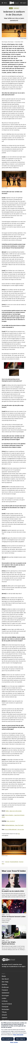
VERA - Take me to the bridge (14, 811)
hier (19, 833)
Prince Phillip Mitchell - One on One (14, 829)
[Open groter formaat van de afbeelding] (14, 179)
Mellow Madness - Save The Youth (14, 825)
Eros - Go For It (11, 821)
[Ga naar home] (14, 2)
